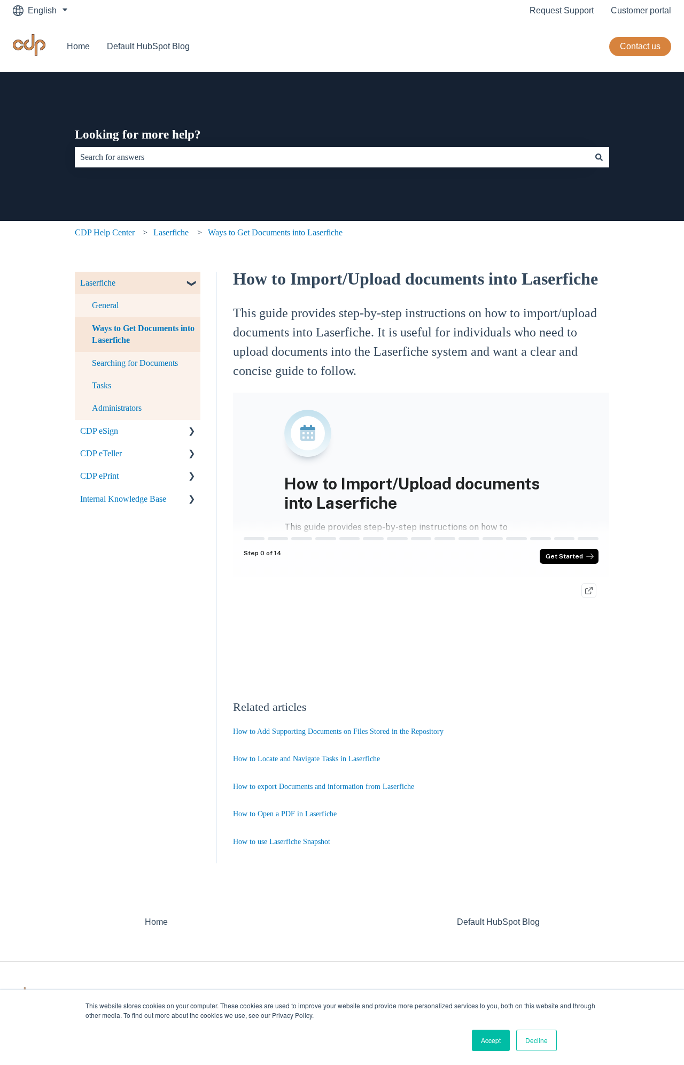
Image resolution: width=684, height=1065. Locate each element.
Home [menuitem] (156, 921)
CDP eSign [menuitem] (99, 430)
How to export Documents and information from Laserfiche (323, 787)
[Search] (599, 157)
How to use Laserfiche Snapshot (281, 842)
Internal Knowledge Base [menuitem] (123, 498)
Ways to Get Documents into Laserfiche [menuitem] (143, 334)
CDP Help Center (105, 232)
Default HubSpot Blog (148, 46)
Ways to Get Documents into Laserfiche (275, 232)
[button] (191, 284)
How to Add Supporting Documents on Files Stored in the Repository (338, 731)
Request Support (562, 10)
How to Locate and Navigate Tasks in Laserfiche (306, 759)
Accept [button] (491, 1040)
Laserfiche (171, 232)
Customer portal (641, 10)
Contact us (640, 46)
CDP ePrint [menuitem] (99, 475)
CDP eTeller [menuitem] (101, 453)
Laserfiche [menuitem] (97, 282)
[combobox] (332, 157)
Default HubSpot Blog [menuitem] (498, 921)
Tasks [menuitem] (101, 385)
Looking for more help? (138, 134)
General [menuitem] (105, 305)
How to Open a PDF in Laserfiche (285, 814)
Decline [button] (536, 1040)
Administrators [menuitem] (117, 407)
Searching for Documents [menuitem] (135, 362)
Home (78, 46)
